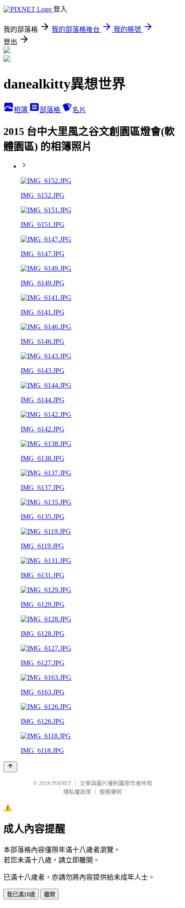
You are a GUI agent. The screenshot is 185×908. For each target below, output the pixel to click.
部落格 (51, 109)
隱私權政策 (77, 792)
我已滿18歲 (21, 894)
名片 (79, 109)
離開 (49, 894)
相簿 (21, 109)
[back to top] (10, 766)
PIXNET (61, 783)
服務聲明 (110, 792)
